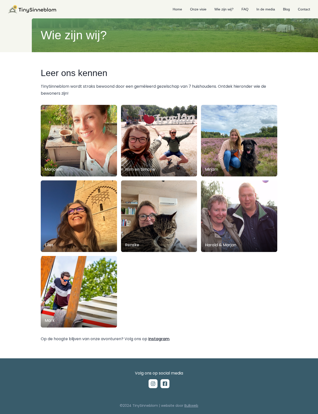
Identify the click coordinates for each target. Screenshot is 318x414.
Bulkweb (191, 405)
